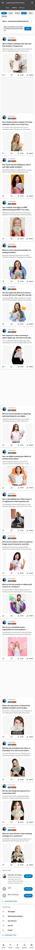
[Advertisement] (17, 95)
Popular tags (6, 907)
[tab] (7, 7)
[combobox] (20, 2)
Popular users (6, 870)
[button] (4, 13)
